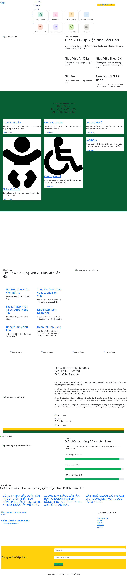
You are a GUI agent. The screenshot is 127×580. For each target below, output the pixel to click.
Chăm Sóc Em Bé (11, 189)
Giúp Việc (100, 523)
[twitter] (3, 533)
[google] (6, 533)
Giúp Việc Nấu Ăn (12, 122)
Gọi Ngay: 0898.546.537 (106, 5)
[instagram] (4, 533)
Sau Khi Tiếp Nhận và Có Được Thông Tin (17, 309)
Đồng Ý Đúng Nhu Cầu (17, 328)
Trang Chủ (37, 2)
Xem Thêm (8, 133)
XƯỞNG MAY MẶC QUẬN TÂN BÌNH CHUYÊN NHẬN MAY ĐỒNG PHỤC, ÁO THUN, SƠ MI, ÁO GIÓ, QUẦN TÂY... (63, 500)
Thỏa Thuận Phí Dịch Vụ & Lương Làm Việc (49, 292)
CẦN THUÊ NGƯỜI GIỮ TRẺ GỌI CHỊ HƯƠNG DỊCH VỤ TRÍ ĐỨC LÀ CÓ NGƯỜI (105, 499)
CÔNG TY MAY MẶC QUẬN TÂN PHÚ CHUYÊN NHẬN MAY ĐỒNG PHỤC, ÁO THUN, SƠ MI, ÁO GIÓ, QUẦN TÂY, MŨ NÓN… (22, 500)
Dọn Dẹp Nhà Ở (94, 122)
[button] (63, 429)
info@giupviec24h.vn (11, 523)
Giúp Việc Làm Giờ (53, 122)
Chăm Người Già (52, 176)
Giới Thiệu (37, 6)
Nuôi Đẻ (99, 527)
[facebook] (2, 533)
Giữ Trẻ (99, 520)
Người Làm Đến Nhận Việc (46, 311)
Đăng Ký (59, 564)
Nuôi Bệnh (91, 140)
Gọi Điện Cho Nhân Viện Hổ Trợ (17, 291)
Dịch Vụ (36, 9)
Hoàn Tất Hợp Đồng (49, 327)
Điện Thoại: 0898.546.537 (15, 520)
